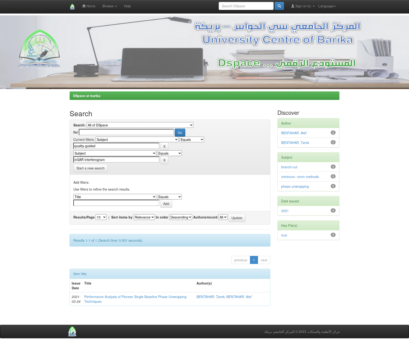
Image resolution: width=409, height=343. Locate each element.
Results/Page (84, 217)
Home (90, 6)
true (284, 235)
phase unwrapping (295, 186)
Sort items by (122, 217)
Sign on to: (303, 6)
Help (127, 6)
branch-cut (289, 167)
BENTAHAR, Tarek (210, 296)
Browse (108, 6)
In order (162, 217)
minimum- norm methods (300, 176)
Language (325, 6)
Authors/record (205, 217)
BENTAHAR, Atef (239, 296)
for (75, 132)
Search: (79, 125)
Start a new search (90, 168)
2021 (285, 210)
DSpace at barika (86, 95)
